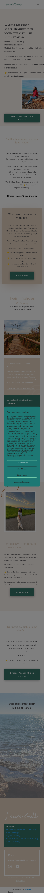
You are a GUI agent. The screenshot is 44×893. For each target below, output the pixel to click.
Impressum (26, 482)
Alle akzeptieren (22, 463)
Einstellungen (22, 475)
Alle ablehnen (22, 469)
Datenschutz (18, 482)
